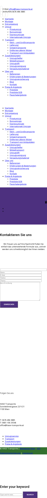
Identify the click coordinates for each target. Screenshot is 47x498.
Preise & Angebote (13, 444)
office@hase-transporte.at (21, 9)
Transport (9, 438)
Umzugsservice (12, 436)
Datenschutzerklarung (10, 453)
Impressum (28, 453)
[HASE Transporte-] (18, 6)
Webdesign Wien (27, 448)
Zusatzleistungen (13, 441)
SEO (38, 448)
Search (30, 495)
